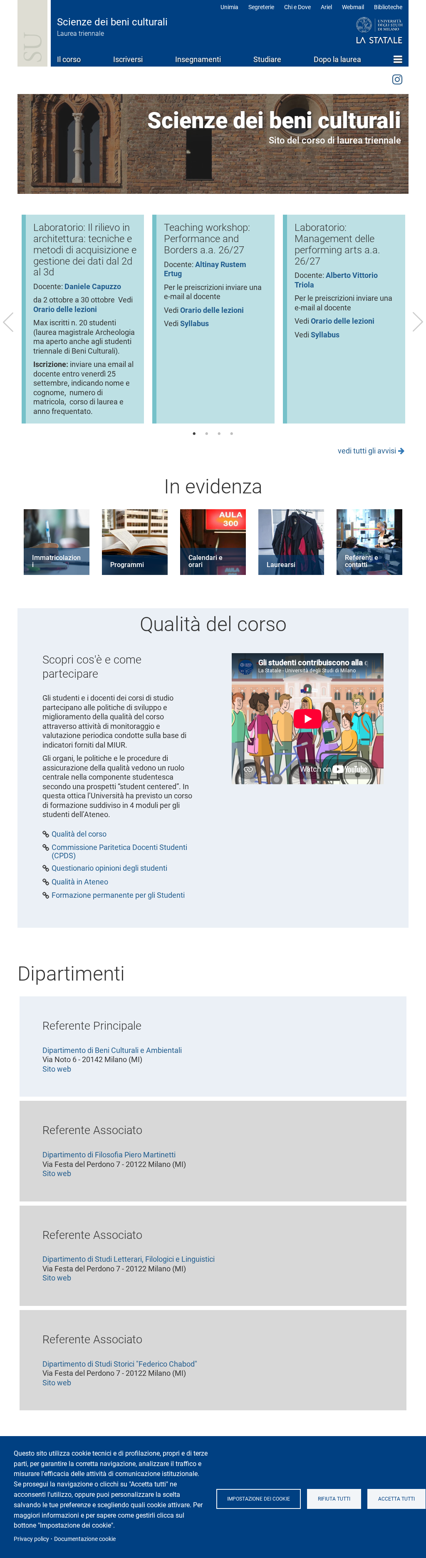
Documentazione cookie (85, 1539)
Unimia (229, 7)
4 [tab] (232, 434)
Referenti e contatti (361, 561)
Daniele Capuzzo (92, 286)
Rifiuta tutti (334, 1499)
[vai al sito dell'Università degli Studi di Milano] (363, 31)
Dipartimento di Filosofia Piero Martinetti (109, 1154)
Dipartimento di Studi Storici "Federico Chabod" (119, 1364)
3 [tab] (219, 434)
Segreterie (261, 7)
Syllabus (194, 323)
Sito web (56, 1069)
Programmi (127, 565)
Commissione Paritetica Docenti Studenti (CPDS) (119, 851)
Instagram (397, 78)
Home (398, 59)
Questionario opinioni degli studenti (109, 868)
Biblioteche (388, 7)
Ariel (326, 7)
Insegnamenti (198, 59)
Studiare (267, 59)
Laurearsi (281, 565)
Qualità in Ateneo (80, 882)
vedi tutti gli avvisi (367, 450)
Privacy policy (31, 1539)
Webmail (353, 7)
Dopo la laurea (337, 59)
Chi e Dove (297, 7)
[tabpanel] (82, 319)
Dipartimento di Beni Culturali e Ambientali (112, 1050)
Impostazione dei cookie (258, 1499)
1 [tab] (194, 434)
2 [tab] (207, 434)
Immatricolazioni (56, 561)
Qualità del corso (79, 834)
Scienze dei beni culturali (112, 22)
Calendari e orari (205, 561)
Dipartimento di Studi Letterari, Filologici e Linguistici (128, 1259)
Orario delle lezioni (212, 310)
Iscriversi (128, 59)
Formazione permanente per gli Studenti (118, 895)
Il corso (69, 59)
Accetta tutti (396, 1499)
